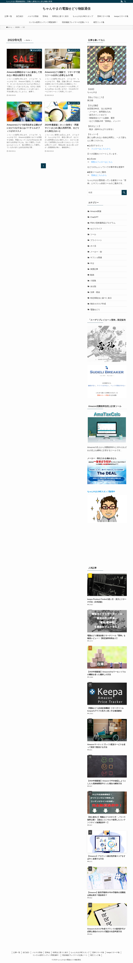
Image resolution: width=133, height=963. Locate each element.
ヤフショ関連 (96, 257)
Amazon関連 (95, 211)
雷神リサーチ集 (98, 952)
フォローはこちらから (101, 149)
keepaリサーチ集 (113, 952)
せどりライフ (96, 229)
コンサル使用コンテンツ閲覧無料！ (46, 955)
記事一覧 (16, 952)
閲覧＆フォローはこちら (102, 162)
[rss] (121, 1)
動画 (92, 275)
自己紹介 (26, 952)
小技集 (93, 280)
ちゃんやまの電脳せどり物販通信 (67, 8)
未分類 (93, 286)
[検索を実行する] (124, 192)
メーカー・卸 (96, 252)
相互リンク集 (95, 955)
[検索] (125, 1)
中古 (92, 263)
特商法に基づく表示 (60, 952)
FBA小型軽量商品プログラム (102, 223)
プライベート (96, 240)
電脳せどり (95, 309)
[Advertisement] (107, 544)
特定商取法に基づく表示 (101, 298)
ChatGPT (94, 217)
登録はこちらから (99, 175)
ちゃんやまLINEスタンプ (80, 952)
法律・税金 (95, 292)
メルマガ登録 (37, 952)
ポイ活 (93, 246)
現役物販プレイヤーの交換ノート (75, 955)
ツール (93, 234)
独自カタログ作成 (98, 304)
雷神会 (47, 952)
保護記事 (94, 269)
